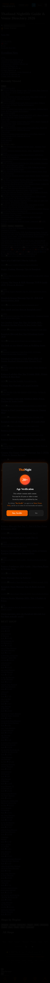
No (36, 513)
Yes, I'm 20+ (17, 513)
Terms (35, 503)
